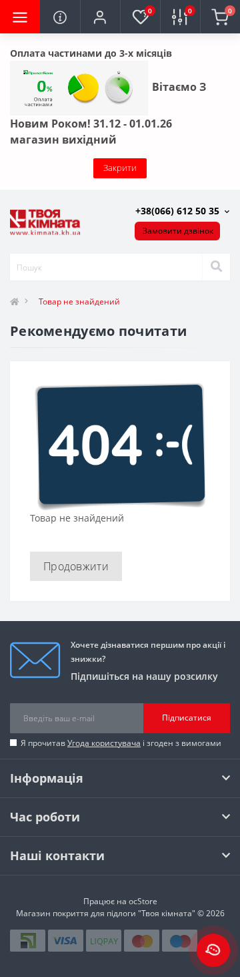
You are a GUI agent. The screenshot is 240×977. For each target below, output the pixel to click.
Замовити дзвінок (178, 230)
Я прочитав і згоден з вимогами (121, 743)
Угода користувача (104, 743)
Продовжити (76, 566)
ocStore (143, 901)
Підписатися (186, 717)
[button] (100, 16)
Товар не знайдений (79, 301)
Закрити (120, 168)
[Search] (216, 267)
